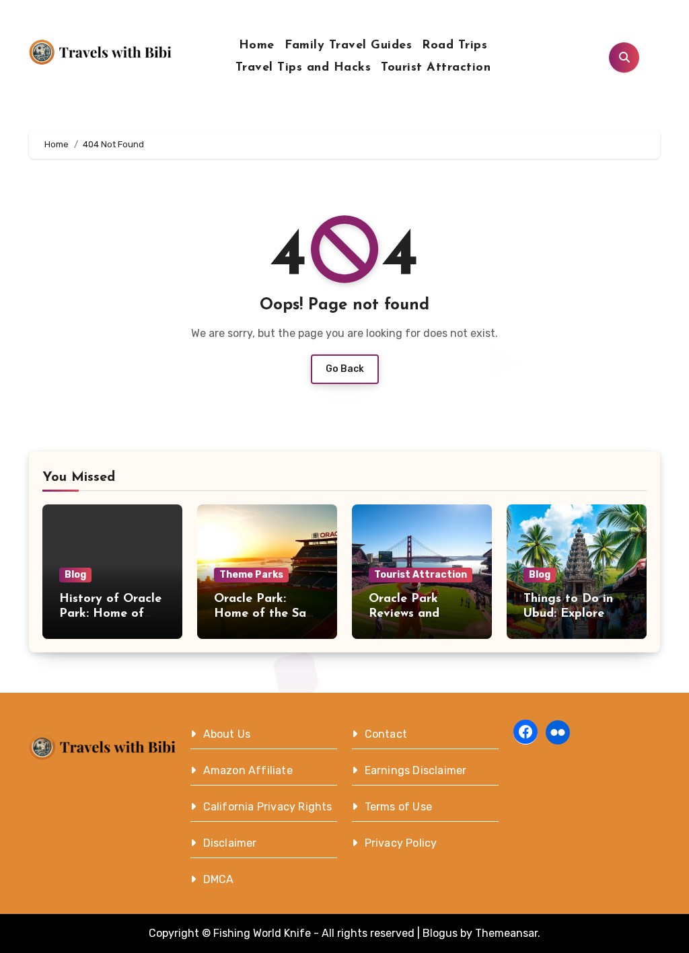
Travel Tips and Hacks (303, 68)
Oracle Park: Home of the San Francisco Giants (263, 613)
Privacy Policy (401, 843)
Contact (386, 734)
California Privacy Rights (267, 806)
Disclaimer (230, 843)
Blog (75, 574)
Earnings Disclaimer (416, 770)
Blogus (440, 933)
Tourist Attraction (436, 68)
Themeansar (506, 933)
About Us (227, 734)
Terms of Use (398, 806)
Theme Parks (251, 574)
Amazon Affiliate (248, 770)
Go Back (345, 369)
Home (257, 46)
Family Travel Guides (348, 46)
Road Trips (454, 46)
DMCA (218, 879)
